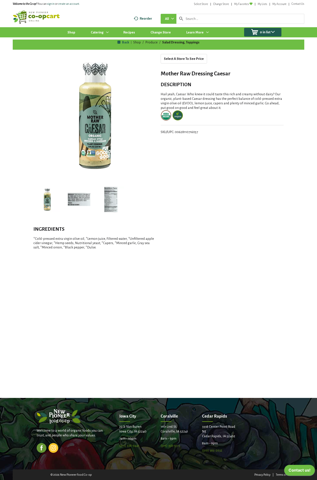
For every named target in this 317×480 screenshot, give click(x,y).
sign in (51, 3)
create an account (68, 3)
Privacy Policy (262, 474)
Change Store (221, 4)
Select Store (201, 4)
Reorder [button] (146, 18)
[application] (299, 471)
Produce (151, 42)
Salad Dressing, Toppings (180, 42)
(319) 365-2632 (212, 450)
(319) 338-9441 (129, 445)
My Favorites (241, 4)
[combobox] (168, 19)
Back (125, 42)
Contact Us (298, 3)
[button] (47, 199)
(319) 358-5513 (170, 445)
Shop (137, 42)
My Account (279, 4)
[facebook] (41, 447)
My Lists (262, 4)
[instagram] (53, 447)
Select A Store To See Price (184, 58)
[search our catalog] (181, 19)
